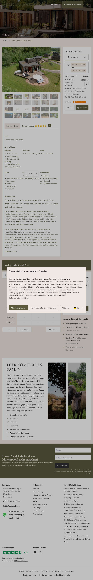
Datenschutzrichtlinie (19, 298)
